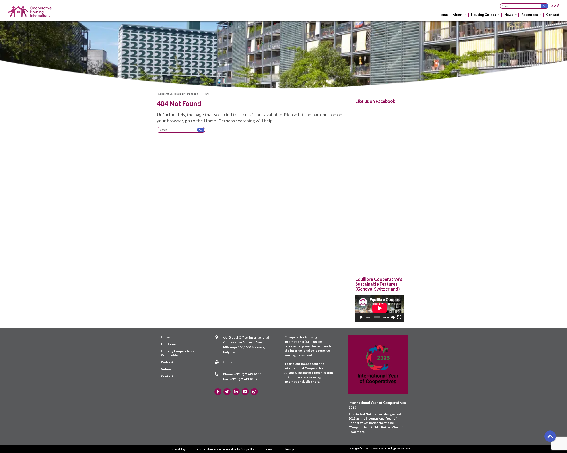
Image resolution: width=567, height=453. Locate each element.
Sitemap (289, 449)
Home (443, 15)
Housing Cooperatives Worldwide (177, 353)
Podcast (167, 362)
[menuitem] (443, 18)
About (458, 15)
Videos (166, 369)
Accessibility (178, 449)
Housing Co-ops (483, 15)
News (508, 15)
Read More (356, 432)
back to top (550, 436)
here (316, 381)
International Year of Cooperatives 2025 (377, 404)
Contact (552, 15)
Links (269, 449)
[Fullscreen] (399, 317)
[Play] (361, 317)
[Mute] (393, 317)
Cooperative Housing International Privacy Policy (225, 449)
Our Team (168, 344)
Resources (529, 15)
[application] (379, 308)
